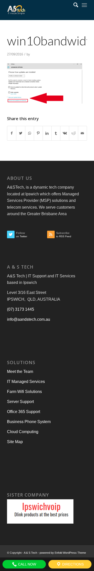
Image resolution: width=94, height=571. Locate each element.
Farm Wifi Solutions (24, 391)
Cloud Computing (22, 432)
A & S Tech (30, 552)
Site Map (15, 442)
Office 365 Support (23, 412)
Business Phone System (29, 422)
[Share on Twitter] (20, 133)
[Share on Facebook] (11, 133)
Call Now (26, 564)
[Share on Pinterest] (38, 133)
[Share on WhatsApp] (29, 133)
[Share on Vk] (64, 133)
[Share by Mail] (82, 133)
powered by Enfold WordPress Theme (63, 552)
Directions (72, 564)
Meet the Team (20, 371)
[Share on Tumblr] (56, 133)
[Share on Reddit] (73, 133)
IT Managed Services (26, 381)
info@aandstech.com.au (28, 319)
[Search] (73, 5)
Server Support (20, 401)
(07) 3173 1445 (20, 309)
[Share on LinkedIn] (47, 133)
